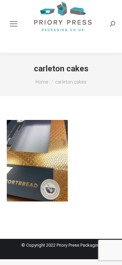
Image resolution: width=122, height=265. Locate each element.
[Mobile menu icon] (13, 24)
